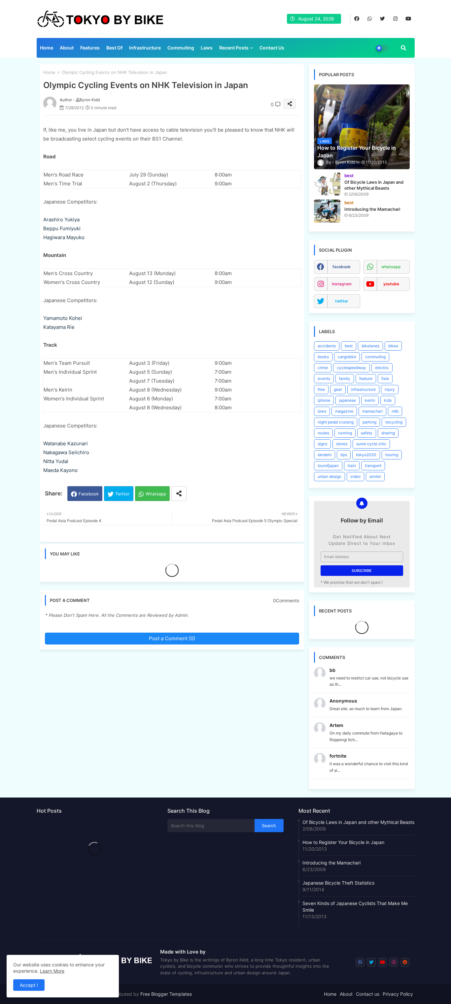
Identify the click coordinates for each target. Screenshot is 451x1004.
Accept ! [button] (29, 985)
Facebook (89, 493)
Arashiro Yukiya (61, 219)
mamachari (372, 411)
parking (369, 422)
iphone (324, 400)
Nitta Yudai (55, 461)
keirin (370, 400)
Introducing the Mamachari (331, 862)
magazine (344, 411)
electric (382, 367)
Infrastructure (145, 47)
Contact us (272, 47)
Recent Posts (234, 47)
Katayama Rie (59, 327)
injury (390, 389)
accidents (327, 345)
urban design (329, 476)
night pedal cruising (336, 422)
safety (366, 432)
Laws (207, 47)
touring (391, 454)
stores (341, 443)
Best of (114, 47)
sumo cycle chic (371, 443)
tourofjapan (328, 465)
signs (322, 443)
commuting (375, 356)
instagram (342, 283)
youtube (391, 283)
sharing (388, 432)
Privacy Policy (398, 994)
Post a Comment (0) (172, 638)
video (355, 476)
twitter (341, 300)
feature (365, 378)
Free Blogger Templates (166, 994)
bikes (393, 345)
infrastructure (363, 389)
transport (373, 465)
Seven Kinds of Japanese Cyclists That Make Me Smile (355, 906)
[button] (403, 47)
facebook (341, 266)
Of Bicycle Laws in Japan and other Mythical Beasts (358, 822)
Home (46, 47)
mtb (395, 411)
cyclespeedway (351, 367)
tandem (324, 454)
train (352, 465)
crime (323, 367)
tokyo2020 (366, 454)
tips (343, 454)
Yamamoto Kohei (62, 318)
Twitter (122, 493)
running (345, 432)
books (323, 356)
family (344, 378)
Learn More (52, 971)
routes (323, 432)
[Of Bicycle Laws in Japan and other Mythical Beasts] (327, 184)
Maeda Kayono (60, 470)
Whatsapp (156, 493)
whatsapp (391, 266)
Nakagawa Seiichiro (66, 452)
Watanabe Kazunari (65, 443)
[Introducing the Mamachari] (327, 211)
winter (375, 476)
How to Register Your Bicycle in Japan (343, 842)
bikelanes (370, 345)
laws (322, 411)
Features (90, 47)
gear (338, 389)
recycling (393, 422)
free (321, 389)
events (324, 378)
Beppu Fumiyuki (62, 228)
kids (388, 400)
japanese (347, 400)
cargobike (347, 356)
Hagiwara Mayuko (64, 237)
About (67, 47)
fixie (385, 378)
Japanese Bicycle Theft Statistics (338, 883)
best (349, 345)
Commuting (180, 47)
